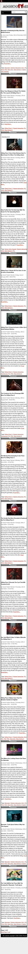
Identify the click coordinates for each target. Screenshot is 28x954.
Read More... (7, 63)
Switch (24, 69)
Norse (6, 249)
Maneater (7, 68)
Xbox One (10, 69)
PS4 (2, 69)
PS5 (5, 69)
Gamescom (4, 374)
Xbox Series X (18, 69)
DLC (22, 68)
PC (25, 68)
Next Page (4, 932)
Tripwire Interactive (15, 68)
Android (6, 71)
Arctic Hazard (12, 249)
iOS (2, 71)
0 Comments (5, 77)
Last (9, 932)
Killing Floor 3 (8, 128)
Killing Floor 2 (8, 737)
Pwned (25, 935)
